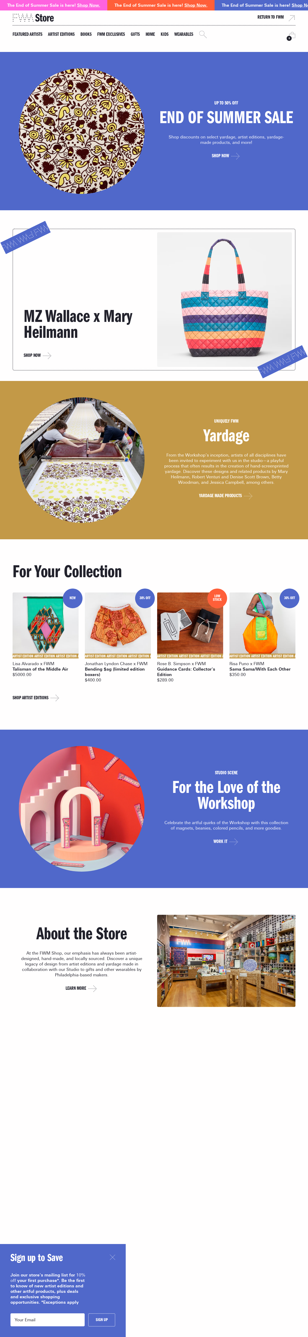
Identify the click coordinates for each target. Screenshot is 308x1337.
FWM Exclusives (111, 34)
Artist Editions (61, 34)
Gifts (135, 34)
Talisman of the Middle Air (40, 669)
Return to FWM (271, 17)
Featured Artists (27, 34)
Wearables (183, 34)
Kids (164, 34)
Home (150, 34)
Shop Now (32, 356)
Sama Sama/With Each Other (260, 669)
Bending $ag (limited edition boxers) (115, 672)
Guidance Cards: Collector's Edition (186, 672)
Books (86, 34)
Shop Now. (88, 5)
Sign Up (102, 1320)
